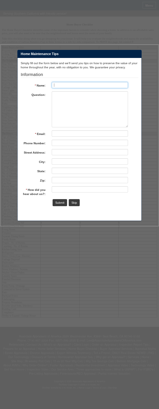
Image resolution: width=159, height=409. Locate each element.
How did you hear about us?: (34, 192)
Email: (40, 134)
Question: (38, 94)
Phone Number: (35, 143)
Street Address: (35, 152)
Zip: (43, 180)
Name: (40, 85)
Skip (74, 202)
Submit (59, 202)
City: (42, 162)
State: (41, 171)
